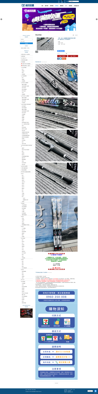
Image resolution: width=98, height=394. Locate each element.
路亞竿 (23, 185)
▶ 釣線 (22, 216)
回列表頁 (56, 383)
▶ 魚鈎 (22, 226)
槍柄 (64, 44)
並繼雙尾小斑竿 (25, 199)
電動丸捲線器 (24, 214)
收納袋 (23, 138)
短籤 (22, 274)
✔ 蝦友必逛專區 (23, 169)
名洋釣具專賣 (28, 5)
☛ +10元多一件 (23, 58)
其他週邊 (23, 74)
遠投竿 (23, 180)
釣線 (22, 72)
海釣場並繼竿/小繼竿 (25, 86)
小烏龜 (23, 209)
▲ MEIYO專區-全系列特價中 (26, 104)
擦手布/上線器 (24, 128)
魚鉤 (22, 125)
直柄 (62, 44)
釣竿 (22, 69)
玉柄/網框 (23, 114)
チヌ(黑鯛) (24, 228)
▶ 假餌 (22, 259)
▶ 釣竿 (22, 173)
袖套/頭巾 (23, 251)
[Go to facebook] (95, 391)
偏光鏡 (23, 246)
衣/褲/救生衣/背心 (25, 133)
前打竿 (23, 186)
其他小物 (23, 130)
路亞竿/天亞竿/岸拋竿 (25, 149)
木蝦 (22, 264)
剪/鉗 (23, 161)
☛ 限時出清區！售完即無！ (25, 54)
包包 (22, 256)
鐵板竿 (23, 148)
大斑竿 (24, 198)
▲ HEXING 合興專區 (24, 82)
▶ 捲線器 (22, 203)
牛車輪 (23, 211)
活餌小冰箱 (24, 143)
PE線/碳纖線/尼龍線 (25, 156)
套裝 (22, 254)
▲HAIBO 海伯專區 (24, 166)
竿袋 (22, 249)
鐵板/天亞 (23, 157)
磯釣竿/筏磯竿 (24, 84)
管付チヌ (23, 229)
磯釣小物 (23, 294)
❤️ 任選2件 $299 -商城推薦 (25, 63)
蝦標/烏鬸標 (24, 271)
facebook (58, 59)
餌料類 (23, 289)
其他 (22, 301)
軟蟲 (22, 266)
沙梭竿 (23, 201)
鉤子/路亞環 (24, 162)
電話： (27, 389)
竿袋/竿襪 (23, 140)
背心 (22, 243)
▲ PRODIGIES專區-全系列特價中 (26, 146)
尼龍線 (23, 119)
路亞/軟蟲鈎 (24, 231)
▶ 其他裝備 (23, 281)
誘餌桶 (23, 288)
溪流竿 (23, 183)
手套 (22, 248)
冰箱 (22, 284)
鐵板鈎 (23, 233)
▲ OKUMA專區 (23, 67)
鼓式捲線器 (24, 213)
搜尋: (67, 1)
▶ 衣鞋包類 (23, 238)
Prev (1, 19)
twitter (61, 59)
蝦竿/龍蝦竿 (24, 106)
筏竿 (22, 191)
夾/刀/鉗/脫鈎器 (24, 296)
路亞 (22, 261)
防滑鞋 (23, 244)
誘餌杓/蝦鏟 (24, 302)
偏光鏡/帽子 (24, 159)
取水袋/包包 (24, 127)
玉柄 (22, 92)
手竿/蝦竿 (23, 102)
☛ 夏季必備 (23, 56)
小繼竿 (23, 193)
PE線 (23, 120)
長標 (22, 277)
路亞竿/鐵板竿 (24, 89)
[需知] (64, 1)
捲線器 (23, 70)
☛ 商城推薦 (23, 61)
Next (96, 19)
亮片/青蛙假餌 (24, 267)
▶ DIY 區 (22, 279)
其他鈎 (23, 236)
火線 (22, 221)
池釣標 (23, 276)
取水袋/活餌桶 (24, 286)
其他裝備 (23, 257)
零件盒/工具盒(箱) (25, 293)
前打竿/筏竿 (24, 87)
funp (65, 59)
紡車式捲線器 (24, 206)
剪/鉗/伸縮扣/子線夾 (25, 122)
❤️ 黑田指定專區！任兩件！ (26, 65)
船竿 (22, 151)
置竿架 (23, 291)
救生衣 (23, 154)
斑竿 (22, 196)
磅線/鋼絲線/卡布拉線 (25, 224)
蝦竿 (22, 175)
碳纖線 (23, 117)
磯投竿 (23, 178)
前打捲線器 (24, 208)
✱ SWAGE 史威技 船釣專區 (25, 171)
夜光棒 (23, 299)
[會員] (58, 1)
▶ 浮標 (22, 269)
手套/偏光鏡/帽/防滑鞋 (25, 135)
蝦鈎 (22, 234)
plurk (63, 59)
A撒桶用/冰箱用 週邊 (25, 132)
